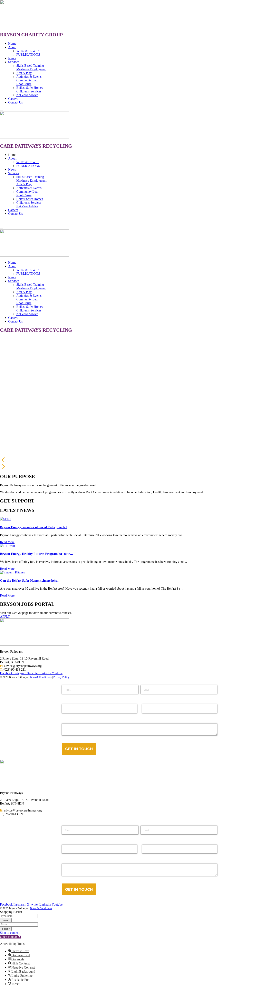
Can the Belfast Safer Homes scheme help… (30, 580)
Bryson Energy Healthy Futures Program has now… (36, 553)
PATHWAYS (28, 146)
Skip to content (9, 932)
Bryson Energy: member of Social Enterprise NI (33, 527)
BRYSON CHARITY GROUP (31, 34)
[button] (139, 460)
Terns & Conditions (40, 677)
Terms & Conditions (41, 908)
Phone (147, 841)
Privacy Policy (61, 677)
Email (66, 841)
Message (69, 860)
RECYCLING (57, 146)
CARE (7, 146)
